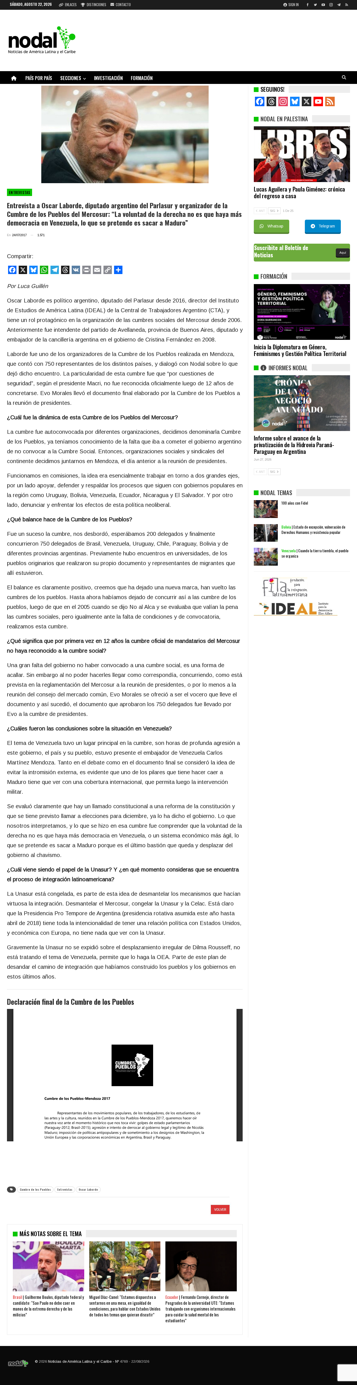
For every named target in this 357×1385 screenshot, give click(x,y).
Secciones (70, 77)
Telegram (327, 226)
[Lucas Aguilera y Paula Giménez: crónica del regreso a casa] (302, 154)
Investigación (108, 77)
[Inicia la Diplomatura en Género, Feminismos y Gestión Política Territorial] (302, 312)
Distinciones (96, 4)
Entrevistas (19, 192)
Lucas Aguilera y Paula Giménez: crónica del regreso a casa (299, 192)
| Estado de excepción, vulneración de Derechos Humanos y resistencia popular (313, 529)
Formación (142, 77)
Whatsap (275, 226)
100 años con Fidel (294, 503)
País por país (38, 77)
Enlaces (71, 4)
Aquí (342, 252)
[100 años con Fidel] (266, 509)
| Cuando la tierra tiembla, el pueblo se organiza (314, 553)
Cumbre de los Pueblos (35, 1189)
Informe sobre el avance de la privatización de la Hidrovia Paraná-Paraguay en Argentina (294, 445)
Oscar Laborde (88, 1189)
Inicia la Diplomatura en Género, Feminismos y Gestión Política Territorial (300, 350)
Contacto (123, 4)
